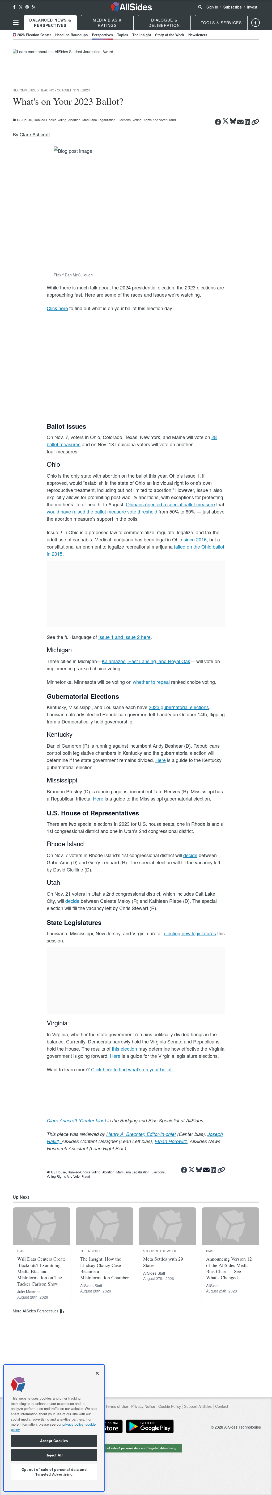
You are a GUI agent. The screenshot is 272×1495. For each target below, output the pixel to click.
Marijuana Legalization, (99, 120)
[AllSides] (131, 7)
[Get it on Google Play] (150, 1426)
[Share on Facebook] (218, 122)
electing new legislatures (190, 933)
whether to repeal (151, 681)
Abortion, (74, 120)
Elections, (124, 120)
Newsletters (197, 34)
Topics (122, 34)
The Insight (141, 34)
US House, (25, 120)
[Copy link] (255, 122)
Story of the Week (169, 34)
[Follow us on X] (21, 7)
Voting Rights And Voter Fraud (154, 120)
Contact (221, 1406)
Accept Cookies (54, 1440)
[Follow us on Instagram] (27, 7)
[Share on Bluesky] (233, 121)
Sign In (212, 7)
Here (160, 759)
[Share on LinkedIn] (247, 122)
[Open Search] (200, 7)
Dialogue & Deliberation (164, 22)
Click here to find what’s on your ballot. (132, 1069)
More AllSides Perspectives (35, 1310)
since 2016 (195, 539)
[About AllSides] (255, 22)
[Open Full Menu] (16, 22)
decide (190, 855)
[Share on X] (225, 121)
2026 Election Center (34, 34)
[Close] (97, 1373)
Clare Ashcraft (35, 134)
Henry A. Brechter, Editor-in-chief (141, 1134)
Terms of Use (116, 1406)
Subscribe (232, 7)
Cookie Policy (169, 1406)
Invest (252, 7)
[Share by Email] (240, 122)
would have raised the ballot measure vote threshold (102, 511)
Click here (57, 308)
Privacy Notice (143, 1406)
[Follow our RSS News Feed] (33, 7)
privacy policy (72, 1424)
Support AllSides (198, 1406)
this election (124, 1048)
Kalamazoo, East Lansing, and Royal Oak (146, 661)
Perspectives (102, 34)
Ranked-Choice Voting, (50, 120)
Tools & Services (221, 22)
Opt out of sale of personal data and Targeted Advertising (136, 1448)
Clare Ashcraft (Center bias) (76, 1120)
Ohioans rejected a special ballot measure (170, 504)
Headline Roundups (71, 34)
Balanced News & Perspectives (50, 22)
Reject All (54, 1455)
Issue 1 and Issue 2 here (124, 636)
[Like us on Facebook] (14, 7)
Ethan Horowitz (171, 1141)
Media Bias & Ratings (107, 22)
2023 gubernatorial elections (179, 707)
